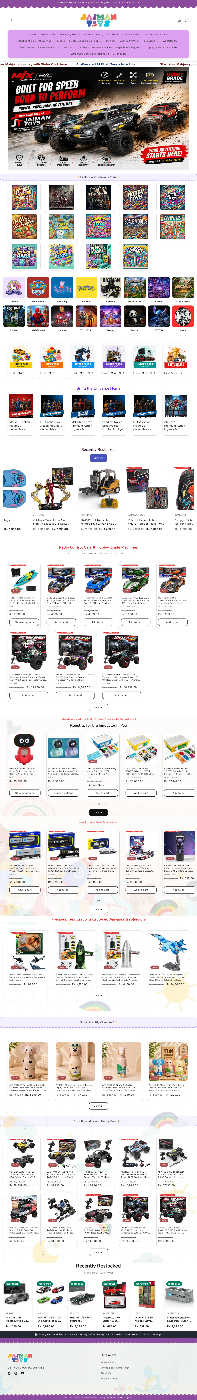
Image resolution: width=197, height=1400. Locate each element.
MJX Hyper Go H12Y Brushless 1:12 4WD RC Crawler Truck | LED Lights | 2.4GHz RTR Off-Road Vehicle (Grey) (97, 1175)
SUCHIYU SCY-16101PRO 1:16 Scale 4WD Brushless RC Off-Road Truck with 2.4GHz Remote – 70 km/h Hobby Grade (97, 1230)
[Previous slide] (79, 160)
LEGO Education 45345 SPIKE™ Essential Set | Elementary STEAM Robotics (178, 771)
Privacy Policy (108, 1362)
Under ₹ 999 (48, 373)
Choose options (24, 622)
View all (98, 707)
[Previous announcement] (8, 3)
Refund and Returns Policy (115, 1367)
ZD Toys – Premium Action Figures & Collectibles (174, 425)
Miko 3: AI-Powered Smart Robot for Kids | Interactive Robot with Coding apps (22, 771)
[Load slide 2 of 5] (93, 160)
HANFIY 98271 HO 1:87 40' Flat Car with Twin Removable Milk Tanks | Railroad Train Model (102, 868)
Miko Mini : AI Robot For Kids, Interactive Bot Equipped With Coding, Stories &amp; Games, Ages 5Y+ (63, 771)
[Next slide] (117, 160)
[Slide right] (105, 804)
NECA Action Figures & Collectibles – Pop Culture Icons (142, 425)
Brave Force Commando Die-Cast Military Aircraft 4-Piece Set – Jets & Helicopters (27, 977)
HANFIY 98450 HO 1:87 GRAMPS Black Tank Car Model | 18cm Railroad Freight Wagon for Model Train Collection (63, 868)
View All (99, 457)
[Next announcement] (188, 3)
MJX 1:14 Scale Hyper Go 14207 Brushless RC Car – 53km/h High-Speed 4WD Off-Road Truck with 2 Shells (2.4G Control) (23, 1175)
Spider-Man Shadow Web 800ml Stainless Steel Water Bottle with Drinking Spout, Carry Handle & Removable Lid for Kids (179, 868)
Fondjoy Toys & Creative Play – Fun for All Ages (113, 425)
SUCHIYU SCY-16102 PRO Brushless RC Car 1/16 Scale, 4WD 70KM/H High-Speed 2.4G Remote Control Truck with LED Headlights (61, 1175)
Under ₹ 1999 (80, 373)
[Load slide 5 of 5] (109, 160)
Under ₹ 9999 (142, 373)
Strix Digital (126, 1398)
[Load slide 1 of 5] (87, 160)
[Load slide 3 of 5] (98, 160)
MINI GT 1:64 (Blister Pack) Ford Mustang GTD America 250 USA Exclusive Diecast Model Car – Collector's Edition (141, 868)
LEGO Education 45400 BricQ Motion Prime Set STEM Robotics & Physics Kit (101, 771)
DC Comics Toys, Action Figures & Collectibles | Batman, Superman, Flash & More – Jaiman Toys (51, 425)
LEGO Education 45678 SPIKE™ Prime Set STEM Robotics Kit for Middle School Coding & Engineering (140, 771)
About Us (106, 1373)
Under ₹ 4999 (111, 373)
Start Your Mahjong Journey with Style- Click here (147, 64)
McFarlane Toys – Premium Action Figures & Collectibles (83, 425)
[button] (11, 20)
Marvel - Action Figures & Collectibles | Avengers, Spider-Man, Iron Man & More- (20, 425)
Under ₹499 (17, 373)
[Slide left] (91, 804)
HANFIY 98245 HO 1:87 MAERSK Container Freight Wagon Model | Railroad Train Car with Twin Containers (24, 868)
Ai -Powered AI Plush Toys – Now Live (53, 64)
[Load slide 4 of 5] (104, 160)
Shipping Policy (109, 1378)
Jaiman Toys (79, 1398)
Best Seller (171, 373)
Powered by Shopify (95, 1398)
